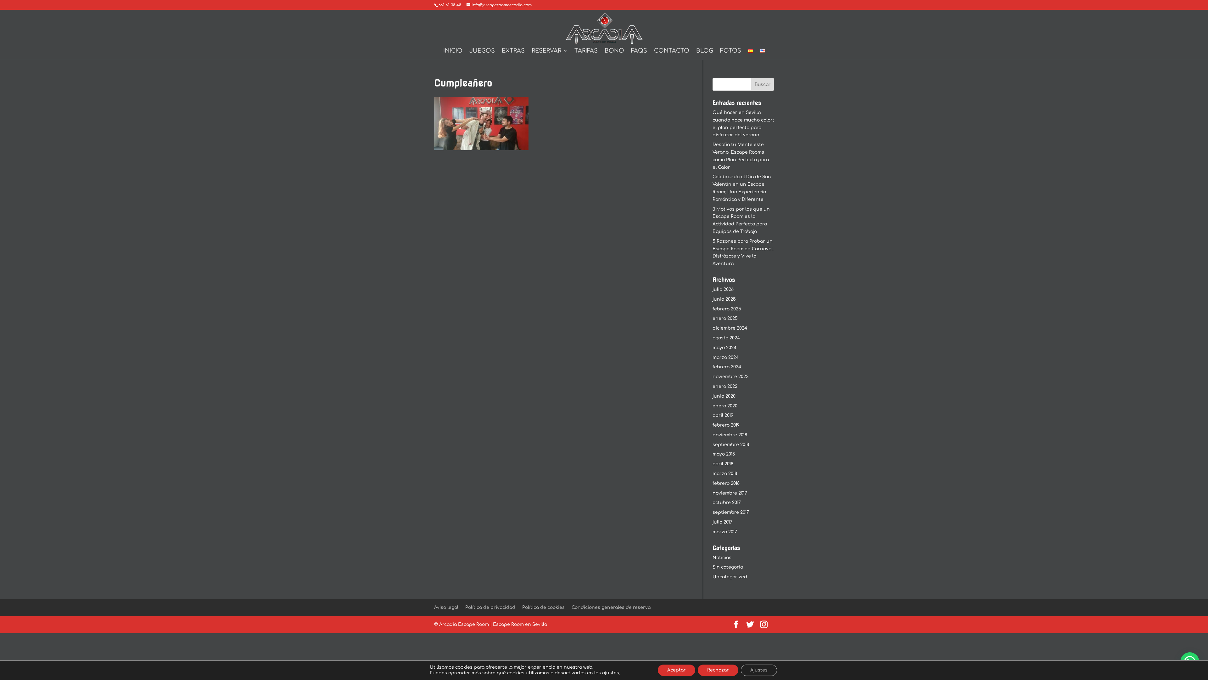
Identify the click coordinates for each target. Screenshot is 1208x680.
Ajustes (759, 670)
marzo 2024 (726, 357)
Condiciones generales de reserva (611, 607)
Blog (704, 51)
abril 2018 (723, 464)
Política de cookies (543, 607)
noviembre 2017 (730, 493)
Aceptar (676, 670)
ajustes (610, 673)
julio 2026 (723, 289)
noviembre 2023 (730, 376)
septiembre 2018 (731, 444)
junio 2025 (724, 299)
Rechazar (718, 670)
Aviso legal (446, 607)
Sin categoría (728, 567)
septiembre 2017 (731, 512)
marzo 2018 (725, 473)
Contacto (671, 51)
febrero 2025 (727, 309)
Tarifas (586, 51)
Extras (513, 51)
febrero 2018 (726, 483)
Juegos (482, 51)
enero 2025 (725, 318)
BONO (614, 51)
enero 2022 (725, 386)
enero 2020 (725, 406)
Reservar (546, 51)
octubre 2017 (727, 502)
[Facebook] (736, 625)
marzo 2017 (725, 532)
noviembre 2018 (730, 435)
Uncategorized (730, 577)
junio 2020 (724, 396)
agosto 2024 (726, 338)
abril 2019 (723, 415)
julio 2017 (722, 522)
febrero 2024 (727, 367)
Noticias (722, 557)
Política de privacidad (490, 607)
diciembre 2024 (730, 328)
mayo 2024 (724, 347)
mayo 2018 (724, 454)
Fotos (730, 51)
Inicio (452, 51)
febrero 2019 (726, 425)
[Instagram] (764, 625)
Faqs (639, 51)
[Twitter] (750, 625)
